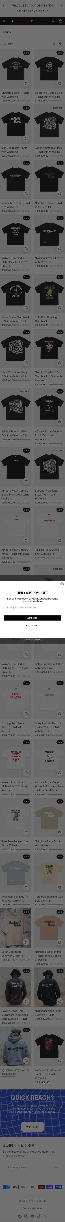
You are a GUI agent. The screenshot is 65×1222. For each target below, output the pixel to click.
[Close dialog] (62, 583)
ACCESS (32, 618)
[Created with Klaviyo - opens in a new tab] (32, 639)
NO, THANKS (32, 626)
